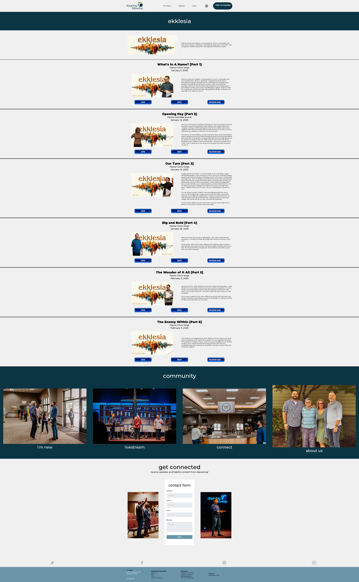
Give (194, 6)
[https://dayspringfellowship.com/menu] (207, 6)
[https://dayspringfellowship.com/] (134, 6)
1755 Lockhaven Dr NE (134, 572)
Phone (169, 500)
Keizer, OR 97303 (132, 574)
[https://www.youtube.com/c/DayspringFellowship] (314, 562)
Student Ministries (187, 574)
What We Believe (157, 578)
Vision (153, 576)
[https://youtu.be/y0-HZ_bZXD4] (152, 293)
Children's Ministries (187, 573)
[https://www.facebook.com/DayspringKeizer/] (142, 562)
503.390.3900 (131, 579)
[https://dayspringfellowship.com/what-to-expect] (44, 416)
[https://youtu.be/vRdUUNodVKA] (152, 244)
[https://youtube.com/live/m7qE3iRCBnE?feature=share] (152, 343)
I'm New (167, 6)
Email (169, 510)
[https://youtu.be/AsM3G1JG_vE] (152, 185)
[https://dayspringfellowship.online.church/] (134, 416)
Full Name (170, 491)
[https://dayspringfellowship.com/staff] (314, 416)
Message (169, 520)
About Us (154, 573)
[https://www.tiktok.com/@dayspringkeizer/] (52, 562)
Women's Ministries (187, 578)
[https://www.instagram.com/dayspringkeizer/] (224, 562)
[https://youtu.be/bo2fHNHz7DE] (152, 135)
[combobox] (169, 505)
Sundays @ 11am (214, 575)
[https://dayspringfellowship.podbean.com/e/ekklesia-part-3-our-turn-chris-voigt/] (143, 211)
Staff (152, 574)
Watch (182, 6)
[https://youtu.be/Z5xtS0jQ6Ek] (152, 85)
